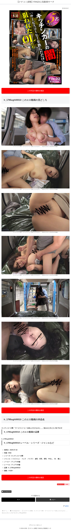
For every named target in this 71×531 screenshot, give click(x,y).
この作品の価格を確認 (35, 91)
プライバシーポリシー (35, 525)
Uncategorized (7, 491)
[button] (53, 500)
